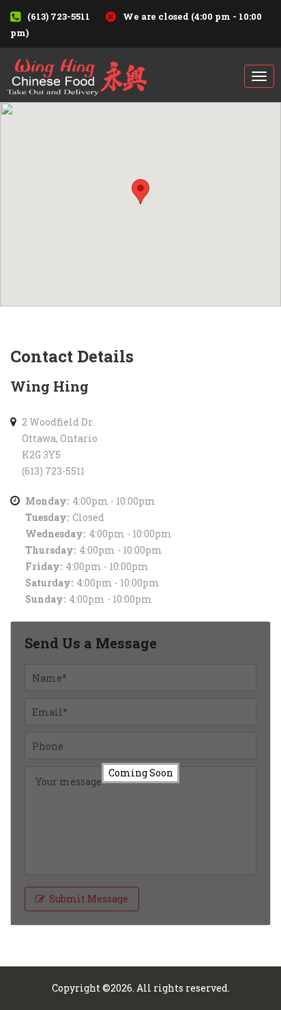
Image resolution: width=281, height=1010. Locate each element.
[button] (140, 192)
